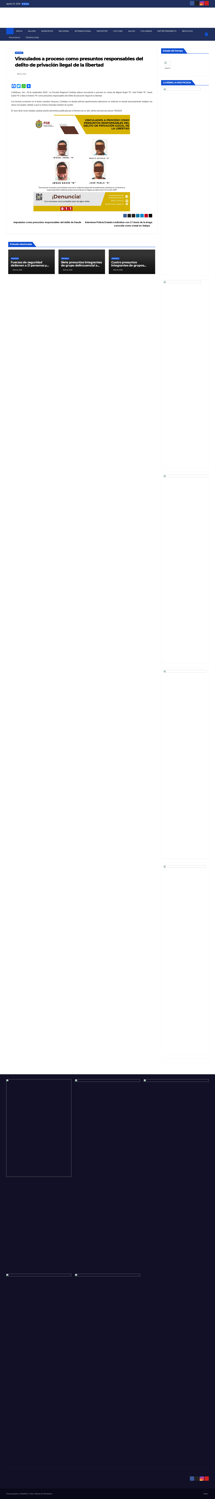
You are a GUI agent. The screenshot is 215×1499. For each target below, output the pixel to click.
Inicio (19, 31)
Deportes (102, 31)
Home (206, 1494)
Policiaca (14, 37)
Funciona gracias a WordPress (17, 1494)
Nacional (64, 31)
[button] (202, 34)
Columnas (146, 31)
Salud (131, 31)
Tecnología (33, 37)
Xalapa (32, 31)
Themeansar (47, 1494)
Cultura (118, 31)
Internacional (83, 31)
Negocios (187, 31)
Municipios (47, 31)
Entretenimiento (167, 31)
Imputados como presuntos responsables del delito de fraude (47, 222)
